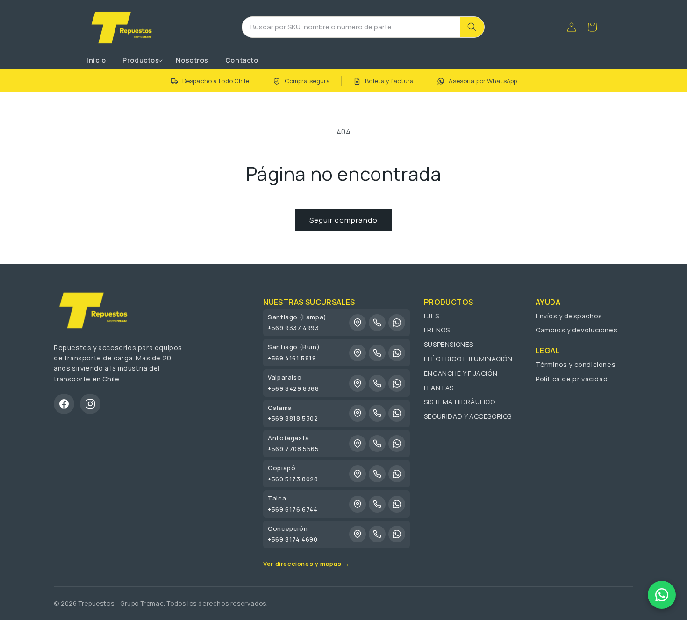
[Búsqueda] (472, 27)
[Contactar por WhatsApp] (662, 595)
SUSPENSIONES (448, 344)
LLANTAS (439, 387)
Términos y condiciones (575, 364)
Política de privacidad (572, 378)
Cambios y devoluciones (576, 329)
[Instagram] (90, 404)
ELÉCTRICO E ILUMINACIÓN (468, 358)
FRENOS (437, 329)
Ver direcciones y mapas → (306, 563)
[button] (140, 60)
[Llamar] (377, 322)
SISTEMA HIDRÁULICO (459, 401)
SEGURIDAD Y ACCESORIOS (468, 416)
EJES (431, 315)
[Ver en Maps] (357, 322)
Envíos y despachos (569, 315)
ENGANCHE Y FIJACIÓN (460, 373)
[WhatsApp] (396, 322)
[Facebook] (64, 404)
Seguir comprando (343, 220)
